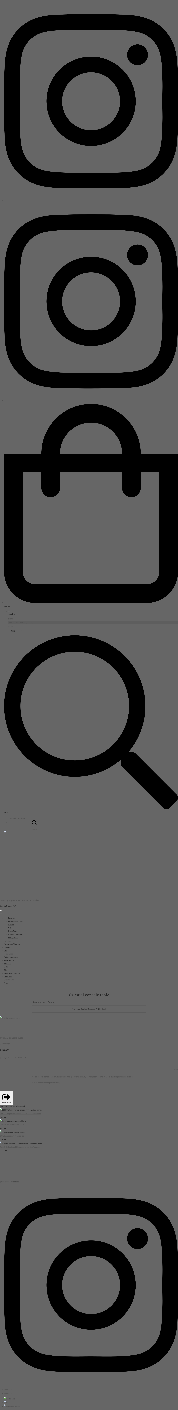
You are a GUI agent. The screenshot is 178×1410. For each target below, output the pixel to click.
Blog (6, 970)
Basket (13, 631)
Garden (11, 924)
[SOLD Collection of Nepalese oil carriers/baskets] (21, 1143)
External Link (9, 980)
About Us (7, 963)
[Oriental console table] (3, 1025)
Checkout (25, 631)
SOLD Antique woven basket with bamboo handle (20, 1114)
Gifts (10, 928)
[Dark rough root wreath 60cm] (13, 1121)
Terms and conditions (12, 973)
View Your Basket (79, 1009)
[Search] (34, 822)
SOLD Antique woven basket (12, 1136)
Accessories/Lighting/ (16, 921)
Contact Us (8, 976)
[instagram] (91, 200)
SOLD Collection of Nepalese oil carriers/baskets (20, 1147)
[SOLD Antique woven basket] (12, 1132)
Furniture (11, 918)
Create (16, 1182)
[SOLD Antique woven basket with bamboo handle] (21, 1110)
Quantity (3, 1058)
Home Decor (13, 931)
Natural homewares (15, 934)
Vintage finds (13, 937)
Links (6, 967)
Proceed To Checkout (97, 1009)
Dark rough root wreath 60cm (12, 1125)
